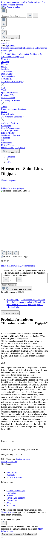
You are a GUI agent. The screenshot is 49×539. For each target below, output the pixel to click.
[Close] (2, 250)
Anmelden (5, 43)
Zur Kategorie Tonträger (12, 81)
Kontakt (10, 495)
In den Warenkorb (9, 285)
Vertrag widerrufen (9, 461)
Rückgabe (11, 475)
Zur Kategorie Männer (11, 100)
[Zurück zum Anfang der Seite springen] (4, 523)
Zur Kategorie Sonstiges (11, 117)
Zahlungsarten (41, 48)
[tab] (26, 303)
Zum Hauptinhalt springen (12, 2)
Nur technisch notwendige (12, 534)
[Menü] (4, 10)
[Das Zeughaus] (24, 180)
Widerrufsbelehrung (15, 477)
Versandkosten (7, 512)
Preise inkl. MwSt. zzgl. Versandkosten (18, 266)
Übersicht (5, 48)
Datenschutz (12, 500)
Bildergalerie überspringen (12, 188)
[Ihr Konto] (4, 32)
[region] (24, 224)
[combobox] (13, 16)
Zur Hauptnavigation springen (23, 3)
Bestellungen (6, 50)
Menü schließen (12, 38)
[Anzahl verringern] (6, 279)
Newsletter (11, 493)
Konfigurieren (30, 534)
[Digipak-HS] (15, 191)
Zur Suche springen (33, 2)
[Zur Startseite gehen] (10, 7)
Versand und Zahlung (16, 498)
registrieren (10, 45)
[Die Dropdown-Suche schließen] (35, 15)
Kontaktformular (23, 459)
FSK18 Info (12, 472)
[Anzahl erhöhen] (19, 279)
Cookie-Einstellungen (16, 490)
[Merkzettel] (2, 29)
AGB (9, 503)
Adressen (30, 48)
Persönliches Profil (18, 48)
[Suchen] (29, 15)
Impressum (11, 505)
